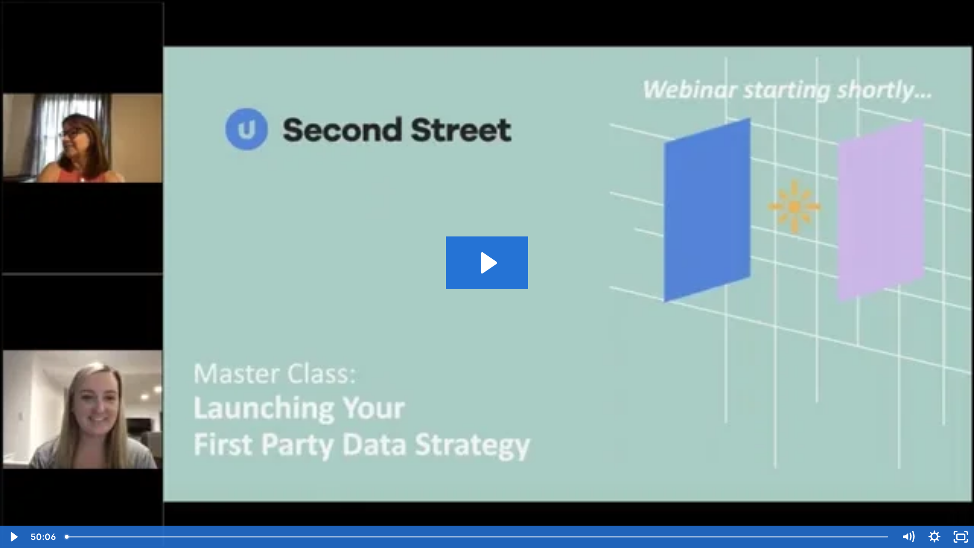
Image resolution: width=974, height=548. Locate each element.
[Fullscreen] (961, 537)
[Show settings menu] (934, 537)
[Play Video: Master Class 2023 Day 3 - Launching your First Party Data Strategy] (487, 262)
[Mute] (908, 537)
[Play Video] (13, 537)
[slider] (477, 537)
